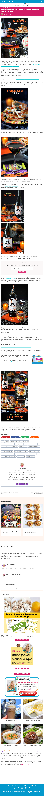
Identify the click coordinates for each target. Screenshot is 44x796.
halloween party (23, 446)
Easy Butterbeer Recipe (11, 720)
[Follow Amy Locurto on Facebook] (17, 484)
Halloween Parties (13, 446)
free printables (19, 444)
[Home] (1, 7)
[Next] (41, 520)
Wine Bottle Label (30, 456)
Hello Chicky (29, 793)
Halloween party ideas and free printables (27, 79)
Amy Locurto (7, 14)
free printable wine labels (8, 444)
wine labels (5, 459)
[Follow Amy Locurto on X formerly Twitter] (20, 484)
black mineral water (10, 278)
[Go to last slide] (3, 520)
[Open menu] (41, 5)
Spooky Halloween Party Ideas (9, 456)
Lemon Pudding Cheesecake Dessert (33, 721)
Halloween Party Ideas (34, 446)
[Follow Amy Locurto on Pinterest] (27, 484)
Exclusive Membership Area (13, 362)
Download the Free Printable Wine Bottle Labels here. (16, 347)
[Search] (40, 750)
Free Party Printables (15, 441)
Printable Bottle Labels (7, 451)
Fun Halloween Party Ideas (31, 444)
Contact (25, 785)
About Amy (10, 785)
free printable (25, 441)
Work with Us (18, 785)
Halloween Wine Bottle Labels (9, 449)
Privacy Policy (25, 764)
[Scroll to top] (40, 791)
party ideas (30, 449)
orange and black (21, 449)
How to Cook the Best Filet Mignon (32, 745)
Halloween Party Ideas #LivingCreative (36, 491)
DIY (3, 441)
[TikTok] (5, 1)
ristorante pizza (32, 454)
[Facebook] (10, 1)
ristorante (11, 454)
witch (10, 459)
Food (7, 441)
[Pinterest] (7, 1)
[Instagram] (2, 1)
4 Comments (30, 14)
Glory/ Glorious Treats (13, 574)
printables (4, 454)
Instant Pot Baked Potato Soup (11, 745)
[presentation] (11, 516)
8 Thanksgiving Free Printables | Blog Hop (10, 491)
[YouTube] (12, 1)
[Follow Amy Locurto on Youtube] (24, 484)
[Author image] (2, 14)
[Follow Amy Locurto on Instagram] (22, 484)
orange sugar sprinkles (11, 186)
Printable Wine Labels (34, 451)
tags (18, 456)
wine (23, 456)
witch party (17, 459)
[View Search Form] (42, 1)
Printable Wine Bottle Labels (20, 451)
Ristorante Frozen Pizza (21, 454)
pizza (36, 449)
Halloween (4, 446)
